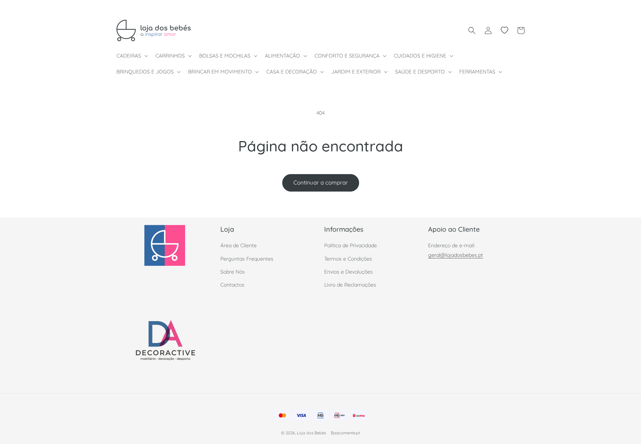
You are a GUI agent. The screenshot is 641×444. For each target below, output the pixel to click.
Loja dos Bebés (311, 432)
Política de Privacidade (350, 245)
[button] (131, 55)
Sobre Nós (232, 271)
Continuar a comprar (320, 182)
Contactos (232, 284)
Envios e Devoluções (348, 271)
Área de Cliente (238, 245)
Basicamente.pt (345, 432)
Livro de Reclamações (350, 284)
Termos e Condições (348, 258)
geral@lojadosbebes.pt (455, 255)
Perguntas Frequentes (246, 258)
